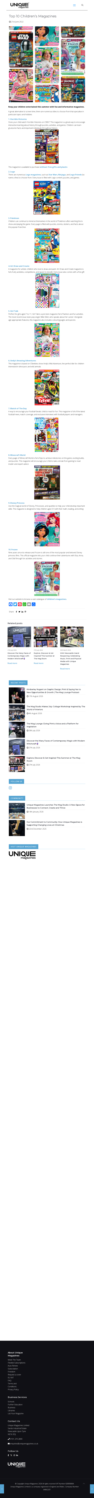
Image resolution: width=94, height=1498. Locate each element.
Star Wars (52, 174)
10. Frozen (13, 549)
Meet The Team (14, 1360)
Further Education (15, 1404)
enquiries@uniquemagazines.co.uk (24, 1443)
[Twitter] (11, 1455)
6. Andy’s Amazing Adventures (22, 360)
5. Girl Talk (13, 311)
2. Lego (11, 171)
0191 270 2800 (16, 1439)
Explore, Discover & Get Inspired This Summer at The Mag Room (44, 656)
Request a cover (14, 1374)
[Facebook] (8, 1455)
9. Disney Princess (16, 503)
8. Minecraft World (16, 455)
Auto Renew (13, 1365)
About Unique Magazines (15, 1354)
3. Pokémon (13, 218)
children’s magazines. (57, 599)
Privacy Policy (13, 1389)
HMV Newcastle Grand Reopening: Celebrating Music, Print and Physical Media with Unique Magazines (70, 658)
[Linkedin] (17, 1455)
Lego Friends (76, 174)
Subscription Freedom (13, 1370)
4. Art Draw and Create (18, 266)
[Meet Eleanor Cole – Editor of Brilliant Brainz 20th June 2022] (2, 1488)
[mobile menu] (74, 5)
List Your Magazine (16, 1413)
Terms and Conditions (12, 1385)
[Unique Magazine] (20, 5)
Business (11, 1407)
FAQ (9, 1380)
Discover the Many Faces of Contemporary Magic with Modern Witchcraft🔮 (19, 656)
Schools (11, 1401)
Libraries (11, 1410)
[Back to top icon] (83, 1483)
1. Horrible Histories (17, 119)
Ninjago (62, 174)
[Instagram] (10, 788)
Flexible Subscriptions (16, 1362)
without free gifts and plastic (53, 167)
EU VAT (11, 1377)
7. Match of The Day (17, 408)
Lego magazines (33, 174)
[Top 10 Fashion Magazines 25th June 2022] (92, 1488)
